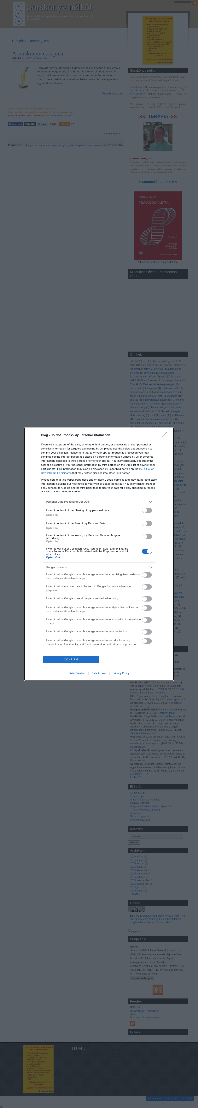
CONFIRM (71, 659)
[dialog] (99, 554)
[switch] (147, 510)
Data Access (99, 673)
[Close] (166, 435)
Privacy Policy (121, 673)
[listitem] (99, 502)
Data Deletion (77, 673)
